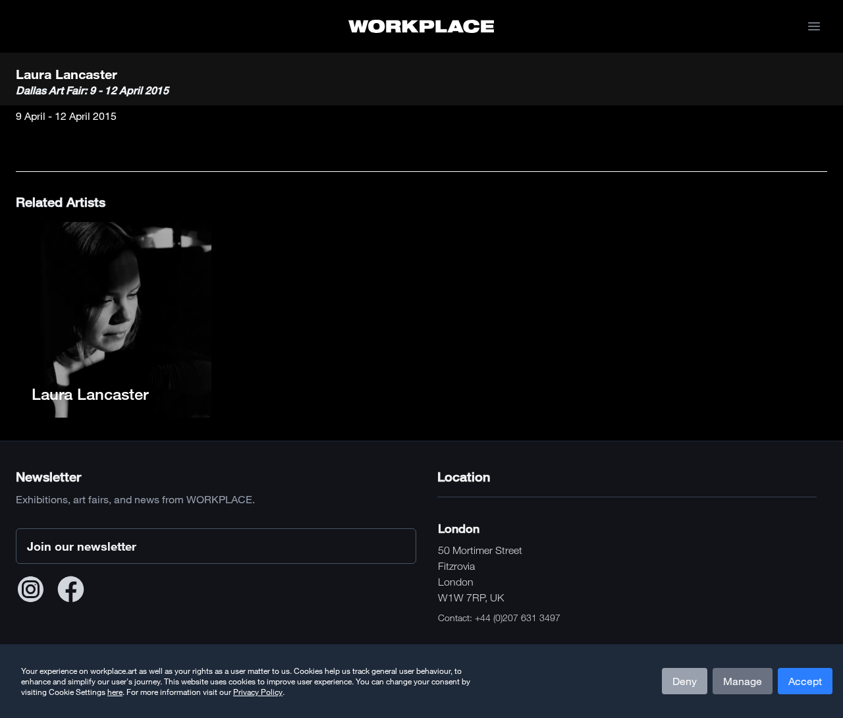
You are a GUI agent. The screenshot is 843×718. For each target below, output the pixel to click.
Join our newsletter (81, 546)
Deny (684, 681)
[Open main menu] (814, 26)
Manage (742, 681)
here (114, 691)
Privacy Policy (258, 691)
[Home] (421, 26)
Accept (805, 681)
